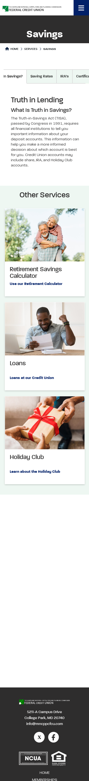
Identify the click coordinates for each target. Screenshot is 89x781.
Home (14, 49)
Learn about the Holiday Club (35, 472)
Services (30, 49)
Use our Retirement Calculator (36, 284)
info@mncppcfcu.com (44, 724)
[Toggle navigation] (81, 7)
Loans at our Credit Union (32, 378)
